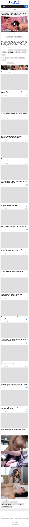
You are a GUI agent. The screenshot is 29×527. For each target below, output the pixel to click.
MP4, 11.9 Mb (10, 63)
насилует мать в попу (6, 504)
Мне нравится (9, 34)
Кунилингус (23, 49)
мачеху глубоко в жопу (18, 504)
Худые (3, 54)
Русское (24, 52)
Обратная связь (14, 514)
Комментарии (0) (18, 36)
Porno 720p (9, 524)
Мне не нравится (11, 34)
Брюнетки (10, 49)
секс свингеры (5, 501)
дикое (12, 57)
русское (7, 57)
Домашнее (16, 49)
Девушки (4, 52)
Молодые (18, 52)
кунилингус (21, 57)
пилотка (4, 60)
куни (16, 57)
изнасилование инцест (7, 506)
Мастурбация (11, 52)
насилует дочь (13, 501)
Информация (10, 36)
